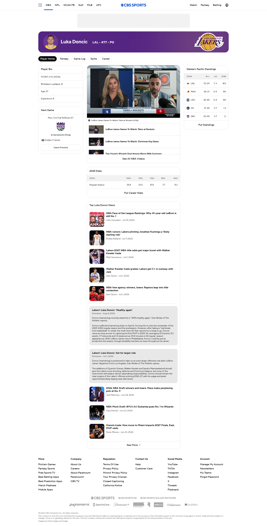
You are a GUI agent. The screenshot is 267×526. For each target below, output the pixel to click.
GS (192, 108)
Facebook (173, 476)
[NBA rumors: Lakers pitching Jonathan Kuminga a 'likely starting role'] (96, 237)
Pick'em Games (46, 464)
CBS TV (75, 481)
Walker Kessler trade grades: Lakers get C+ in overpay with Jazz (139, 270)
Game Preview (61, 147)
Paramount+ (77, 476)
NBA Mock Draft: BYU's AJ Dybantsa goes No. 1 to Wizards (139, 406)
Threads (172, 485)
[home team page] (61, 126)
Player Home (47, 58)
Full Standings (206, 124)
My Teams (205, 472)
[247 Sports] (79, 504)
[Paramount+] (121, 504)
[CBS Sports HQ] (127, 497)
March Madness (47, 485)
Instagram (173, 472)
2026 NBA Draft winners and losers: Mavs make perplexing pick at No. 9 (139, 390)
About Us (76, 464)
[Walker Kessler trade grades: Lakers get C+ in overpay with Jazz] (96, 275)
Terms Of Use (111, 464)
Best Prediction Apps (50, 481)
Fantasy (64, 58)
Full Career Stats (133, 193)
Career (106, 58)
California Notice (112, 482)
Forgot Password (209, 476)
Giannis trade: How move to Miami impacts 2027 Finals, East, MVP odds (140, 427)
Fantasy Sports (46, 468)
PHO (193, 91)
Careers (75, 468)
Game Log (79, 58)
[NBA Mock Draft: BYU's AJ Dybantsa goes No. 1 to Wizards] (96, 412)
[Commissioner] (141, 503)
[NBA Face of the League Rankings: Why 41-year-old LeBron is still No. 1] (96, 219)
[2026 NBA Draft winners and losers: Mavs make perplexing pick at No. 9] (96, 394)
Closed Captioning (113, 478)
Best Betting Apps (48, 476)
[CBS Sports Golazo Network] (158, 497)
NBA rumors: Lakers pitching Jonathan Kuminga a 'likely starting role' (138, 233)
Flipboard (173, 489)
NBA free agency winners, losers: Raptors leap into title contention (137, 289)
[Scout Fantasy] (174, 504)
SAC (193, 116)
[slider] (133, 109)
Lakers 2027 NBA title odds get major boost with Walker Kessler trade (138, 252)
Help (138, 464)
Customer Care (144, 468)
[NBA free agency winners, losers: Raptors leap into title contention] (96, 293)
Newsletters (207, 468)
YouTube (173, 464)
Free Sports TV (46, 472)
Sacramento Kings (62, 135)
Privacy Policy (110, 468)
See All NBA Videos (133, 158)
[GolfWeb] (191, 504)
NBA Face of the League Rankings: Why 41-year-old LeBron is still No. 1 (141, 215)
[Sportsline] (101, 504)
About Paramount (80, 472)
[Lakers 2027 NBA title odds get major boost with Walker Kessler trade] (96, 256)
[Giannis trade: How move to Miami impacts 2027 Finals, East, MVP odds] (96, 431)
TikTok (171, 468)
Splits (94, 58)
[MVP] (158, 503)
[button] (40, 5)
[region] (133, 91)
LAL (193, 83)
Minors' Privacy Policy (115, 472)
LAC (193, 100)
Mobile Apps (45, 489)
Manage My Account (211, 464)
